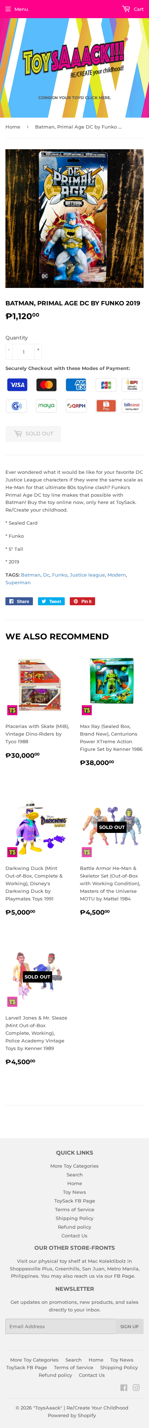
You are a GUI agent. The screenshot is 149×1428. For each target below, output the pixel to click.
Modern (116, 575)
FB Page (124, 1276)
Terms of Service (74, 1209)
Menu (21, 9)
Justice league (87, 575)
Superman (18, 582)
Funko (59, 575)
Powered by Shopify (72, 1415)
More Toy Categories (74, 1166)
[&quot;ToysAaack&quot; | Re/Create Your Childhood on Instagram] (136, 1389)
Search (75, 1174)
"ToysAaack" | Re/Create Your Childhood (80, 1408)
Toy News (74, 1192)
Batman (31, 575)
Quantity (16, 337)
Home (12, 127)
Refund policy (74, 1227)
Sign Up (129, 1326)
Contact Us (74, 1235)
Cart (138, 9)
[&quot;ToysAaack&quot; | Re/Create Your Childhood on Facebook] (124, 1389)
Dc (46, 575)
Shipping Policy (74, 1218)
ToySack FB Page (74, 1201)
